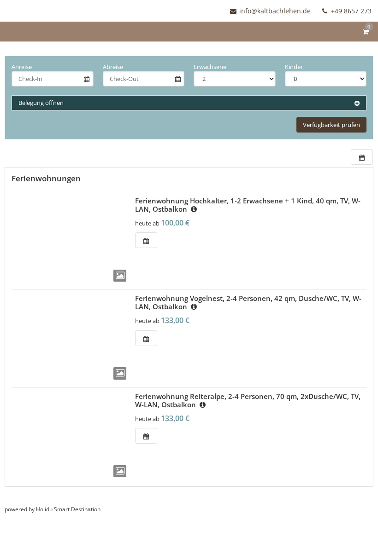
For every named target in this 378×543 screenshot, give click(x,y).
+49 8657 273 (350, 10)
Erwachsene (210, 67)
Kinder (294, 67)
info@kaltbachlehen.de (275, 10)
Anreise (22, 67)
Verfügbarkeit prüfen (331, 125)
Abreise (113, 67)
